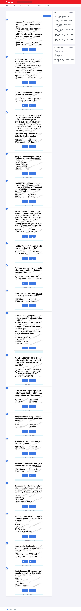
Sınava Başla (47, 16)
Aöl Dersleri (46, 5)
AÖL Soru (7, 8)
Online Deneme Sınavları (35, 8)
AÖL (7, 609)
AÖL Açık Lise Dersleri (15, 8)
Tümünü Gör (71, 12)
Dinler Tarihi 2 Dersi (25, 8)
